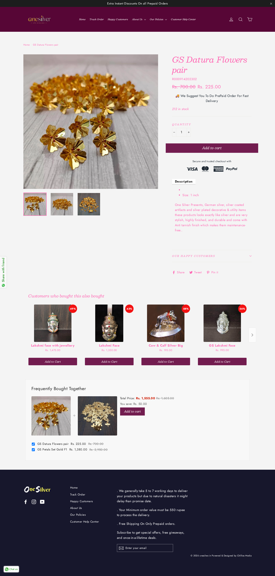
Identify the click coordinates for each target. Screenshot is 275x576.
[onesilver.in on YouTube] (42, 501)
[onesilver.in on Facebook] (25, 501)
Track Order (97, 19)
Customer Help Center (183, 19)
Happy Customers (118, 19)
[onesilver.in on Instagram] (34, 501)
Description (184, 181)
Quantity (181, 124)
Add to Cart (53, 361)
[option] (90, 121)
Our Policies (157, 19)
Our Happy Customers (193, 256)
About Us (137, 19)
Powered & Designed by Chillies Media (232, 555)
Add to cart (132, 411)
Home (82, 19)
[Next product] (252, 335)
